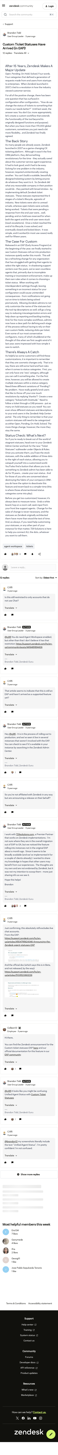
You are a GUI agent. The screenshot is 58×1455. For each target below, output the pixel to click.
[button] (3, 6)
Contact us (29, 1340)
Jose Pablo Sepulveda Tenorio (27, 1267)
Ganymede (17, 1239)
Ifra (13, 1249)
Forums (29, 1357)
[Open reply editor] (29, 567)
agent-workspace (13, 546)
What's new (28, 1389)
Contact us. (39, 1412)
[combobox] (29, 14)
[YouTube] (34, 1418)
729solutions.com (25, 834)
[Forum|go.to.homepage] (21, 6)
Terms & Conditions (16, 1303)
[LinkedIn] (29, 1418)
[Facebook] (23, 1418)
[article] (29, 601)
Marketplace (27, 1395)
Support (9, 24)
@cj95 (8, 637)
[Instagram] (40, 1418)
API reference (27, 1367)
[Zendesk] (29, 1433)
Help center (28, 1324)
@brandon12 (11, 1141)
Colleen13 (12, 1027)
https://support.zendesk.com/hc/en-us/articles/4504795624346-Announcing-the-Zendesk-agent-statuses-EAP (28, 942)
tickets (29, 546)
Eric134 (15, 1230)
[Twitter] (17, 1418)
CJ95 (9, 587)
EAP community (13, 1054)
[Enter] (5, 14)
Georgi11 (16, 1258)
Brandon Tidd (14, 32)
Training (28, 1329)
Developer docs (28, 1362)
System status (27, 1335)
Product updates (29, 1373)
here (35, 1047)
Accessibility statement (40, 1303)
